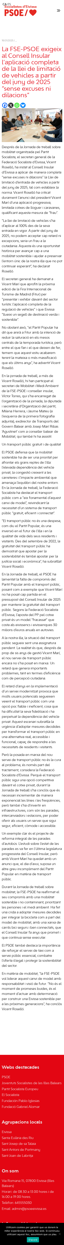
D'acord (33, 1239)
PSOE (6, 1077)
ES (9, 4)
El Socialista (10, 1095)
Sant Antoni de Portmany (21, 1150)
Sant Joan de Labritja (17, 1155)
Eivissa (7, 1132)
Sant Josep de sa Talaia (19, 1144)
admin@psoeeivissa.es (29, 1209)
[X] (11, 105)
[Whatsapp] (17, 105)
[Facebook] (4, 105)
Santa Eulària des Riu (18, 1138)
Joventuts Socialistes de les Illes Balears (32, 1083)
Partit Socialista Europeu (20, 1089)
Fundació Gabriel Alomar (21, 1107)
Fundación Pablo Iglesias (20, 1101)
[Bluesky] (23, 105)
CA (5, 4)
